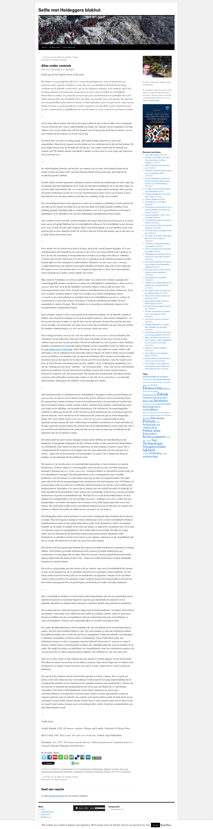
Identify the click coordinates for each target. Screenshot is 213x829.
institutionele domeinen (150, 404)
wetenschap (150, 456)
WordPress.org (46, 817)
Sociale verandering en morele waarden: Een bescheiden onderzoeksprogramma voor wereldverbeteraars (157, 181)
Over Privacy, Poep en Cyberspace (157, 319)
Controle (115, 769)
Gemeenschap (47, 771)
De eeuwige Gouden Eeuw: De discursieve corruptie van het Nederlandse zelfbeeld (158, 264)
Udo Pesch (69, 69)
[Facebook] (49, 757)
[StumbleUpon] (71, 757)
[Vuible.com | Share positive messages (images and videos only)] (60, 758)
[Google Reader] (82, 757)
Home (44, 47)
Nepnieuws (67, 771)
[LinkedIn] (88, 757)
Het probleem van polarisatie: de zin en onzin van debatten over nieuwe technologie (158, 209)
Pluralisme (158, 418)
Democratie (153, 388)
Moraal (167, 413)
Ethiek (162, 394)
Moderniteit (58, 771)
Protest (158, 422)
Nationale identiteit (155, 415)
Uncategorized (67, 769)
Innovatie (148, 401)
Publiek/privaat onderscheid (151, 426)
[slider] (101, 807)
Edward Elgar (154, 100)
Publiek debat (151, 430)
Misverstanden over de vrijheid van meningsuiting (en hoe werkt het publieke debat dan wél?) (157, 366)
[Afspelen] (76, 808)
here (49, 74)
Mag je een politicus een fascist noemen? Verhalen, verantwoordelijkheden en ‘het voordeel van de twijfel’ (158, 340)
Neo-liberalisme (167, 415)
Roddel (168, 437)
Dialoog (166, 388)
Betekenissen (98, 769)
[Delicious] (77, 757)
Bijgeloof (107, 769)
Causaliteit (154, 382)
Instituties (161, 400)
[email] (55, 757)
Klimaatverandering (149, 413)
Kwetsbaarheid (160, 413)
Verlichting (155, 453)
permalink (126, 771)
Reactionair (98, 771)
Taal (154, 440)
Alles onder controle (152, 155)
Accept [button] (155, 825)
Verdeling (146, 454)
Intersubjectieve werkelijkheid (152, 408)
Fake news (124, 769)
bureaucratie (147, 382)
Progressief (88, 771)
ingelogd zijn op (56, 795)
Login (43, 809)
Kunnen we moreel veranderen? (156, 348)
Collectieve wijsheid (164, 382)
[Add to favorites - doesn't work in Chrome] (66, 757)
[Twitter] (44, 757)
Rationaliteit (149, 433)
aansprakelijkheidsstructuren (156, 376)
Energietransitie (150, 394)
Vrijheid (164, 454)
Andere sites (54, 47)
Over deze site (69, 47)
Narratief (146, 415)
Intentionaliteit (164, 403)
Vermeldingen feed (47, 812)
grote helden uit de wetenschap (58, 349)
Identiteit (163, 397)
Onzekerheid (78, 771)
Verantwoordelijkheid (154, 448)
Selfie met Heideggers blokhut (69, 10)
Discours (145, 391)
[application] (89, 808)
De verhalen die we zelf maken (155, 202)
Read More (166, 824)
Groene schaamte (151, 199)
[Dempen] (96, 808)
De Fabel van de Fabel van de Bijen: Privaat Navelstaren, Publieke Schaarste (59, 58)
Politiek (149, 421)
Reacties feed (45, 814)
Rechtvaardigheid (154, 436)
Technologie (153, 443)
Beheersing (87, 769)
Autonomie (158, 379)
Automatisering (147, 379)
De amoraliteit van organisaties (155, 277)
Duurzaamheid (153, 391)
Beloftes (167, 379)
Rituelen (107, 771)
